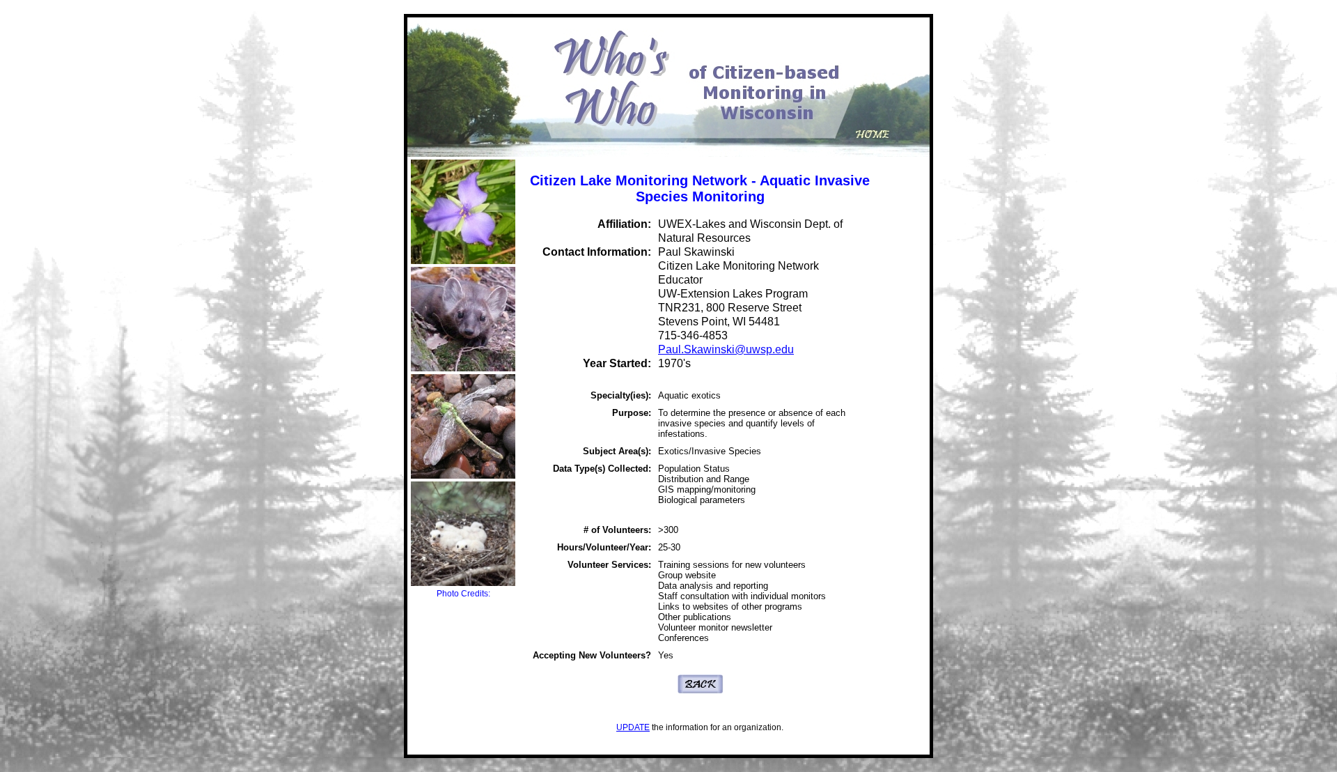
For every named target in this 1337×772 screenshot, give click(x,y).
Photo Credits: (463, 594)
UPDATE (633, 727)
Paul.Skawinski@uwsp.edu (726, 349)
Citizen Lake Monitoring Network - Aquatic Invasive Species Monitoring (700, 188)
